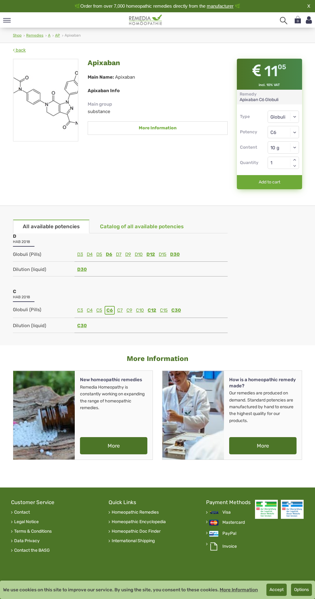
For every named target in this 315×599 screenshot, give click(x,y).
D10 (139, 254)
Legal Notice (26, 522)
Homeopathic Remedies (135, 512)
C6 (109, 310)
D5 (99, 254)
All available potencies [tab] (51, 226)
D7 (119, 254)
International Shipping (133, 541)
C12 (152, 310)
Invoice (229, 546)
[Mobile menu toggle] (7, 20)
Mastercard (233, 522)
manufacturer (220, 6)
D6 (109, 254)
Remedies (34, 35)
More (114, 446)
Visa (226, 512)
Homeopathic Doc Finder (136, 531)
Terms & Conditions (33, 531)
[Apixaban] (46, 100)
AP (57, 35)
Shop (17, 35)
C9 (129, 310)
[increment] (294, 160)
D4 (90, 254)
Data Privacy (27, 541)
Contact (22, 512)
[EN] (145, 20)
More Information (158, 128)
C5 (99, 310)
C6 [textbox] (273, 132)
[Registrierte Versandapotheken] (266, 509)
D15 (162, 254)
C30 (176, 310)
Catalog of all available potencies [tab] (142, 226)
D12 (150, 254)
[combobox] (283, 132)
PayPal (229, 533)
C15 (164, 310)
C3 (80, 310)
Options (301, 589)
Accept (276, 589)
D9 (128, 254)
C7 (120, 310)
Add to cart (269, 182)
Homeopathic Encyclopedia (139, 522)
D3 (80, 254)
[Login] (309, 20)
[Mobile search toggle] (283, 20)
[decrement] (294, 166)
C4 (90, 310)
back (20, 50)
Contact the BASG (32, 550)
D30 (175, 254)
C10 (140, 310)
